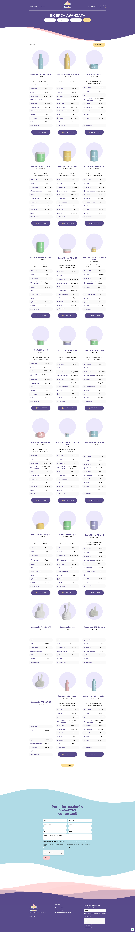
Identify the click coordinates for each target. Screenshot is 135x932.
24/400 (101, 643)
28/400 (47, 92)
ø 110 (47, 183)
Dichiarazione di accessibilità (63, 912)
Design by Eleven (32, 916)
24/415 (74, 713)
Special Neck (100, 274)
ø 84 (74, 275)
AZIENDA (42, 6)
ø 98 (100, 91)
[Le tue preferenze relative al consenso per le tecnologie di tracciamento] (132, 929)
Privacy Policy (59, 907)
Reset (87, 20)
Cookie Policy (59, 910)
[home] (67, 5)
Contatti (57, 904)
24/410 (47, 643)
